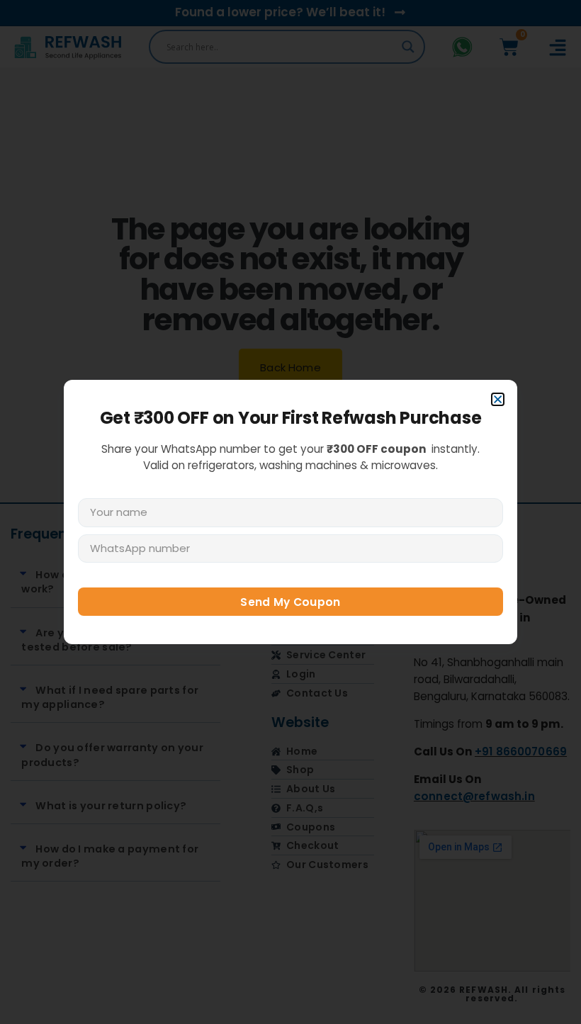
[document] (290, 512)
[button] (497, 399)
